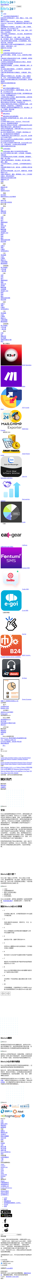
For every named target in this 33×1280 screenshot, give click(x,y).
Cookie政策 (9, 1268)
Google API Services (6, 1187)
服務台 (3, 1131)
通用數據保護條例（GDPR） (12, 1202)
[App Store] (6, 1213)
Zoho (2, 1168)
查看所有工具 (5, 179)
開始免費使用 (5, 4)
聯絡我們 (3, 785)
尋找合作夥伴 (5, 1191)
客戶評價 (3, 1148)
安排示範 (3, 1138)
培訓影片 (3, 1134)
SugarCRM (4, 1174)
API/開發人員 (5, 1186)
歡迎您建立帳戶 (8, 901)
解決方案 (3, 1146)
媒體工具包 (4, 1123)
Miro (2, 1177)
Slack (2, 1171)
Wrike (2, 1173)
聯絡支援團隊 (5, 1136)
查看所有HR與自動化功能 (8, 177)
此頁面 (3, 1082)
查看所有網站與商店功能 (8, 146)
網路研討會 (4, 1132)
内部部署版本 (5, 1157)
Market (2, 1181)
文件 (2, 1160)
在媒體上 (3, 787)
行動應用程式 (5, 1182)
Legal (5, 1197)
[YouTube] (6, 1227)
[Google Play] (6, 1216)
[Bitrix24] (8, 3)
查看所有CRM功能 (6, 48)
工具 (2, 1120)
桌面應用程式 (5, 1184)
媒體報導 (3, 1127)
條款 (5, 1199)
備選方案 (3, 1150)
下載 (2, 1159)
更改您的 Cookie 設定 (12, 1276)
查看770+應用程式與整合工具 (9, 701)
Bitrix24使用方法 (5, 1152)
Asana (2, 1164)
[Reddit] (6, 1231)
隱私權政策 (7, 1201)
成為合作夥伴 (5, 1193)
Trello (2, 1170)
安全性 (6, 1204)
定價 (2, 181)
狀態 (2, 1139)
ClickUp (3, 1165)
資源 (2, 1153)
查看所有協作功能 (6, 111)
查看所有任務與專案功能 (8, 83)
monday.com (4, 1167)
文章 (2, 1145)
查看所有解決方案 (6, 339)
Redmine (3, 1176)
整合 (2, 341)
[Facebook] (5, 1222)
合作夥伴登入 (5, 1194)
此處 (2, 1080)
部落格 (3, 1143)
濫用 (5, 1206)
